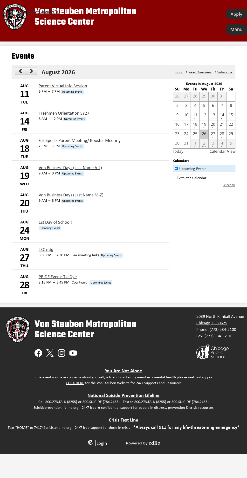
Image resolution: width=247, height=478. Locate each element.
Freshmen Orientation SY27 (64, 113)
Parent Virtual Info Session (63, 86)
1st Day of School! (55, 222)
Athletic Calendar (192, 177)
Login (97, 443)
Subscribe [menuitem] (224, 72)
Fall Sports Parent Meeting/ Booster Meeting (80, 140)
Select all (229, 185)
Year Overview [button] (200, 72)
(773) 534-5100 (223, 329)
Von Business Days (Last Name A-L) (70, 168)
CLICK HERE (75, 382)
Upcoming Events (192, 168)
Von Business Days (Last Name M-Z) (71, 195)
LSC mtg (46, 249)
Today (178, 151)
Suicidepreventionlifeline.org (56, 407)
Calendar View (222, 151)
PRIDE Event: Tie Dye (58, 277)
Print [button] (179, 72)
